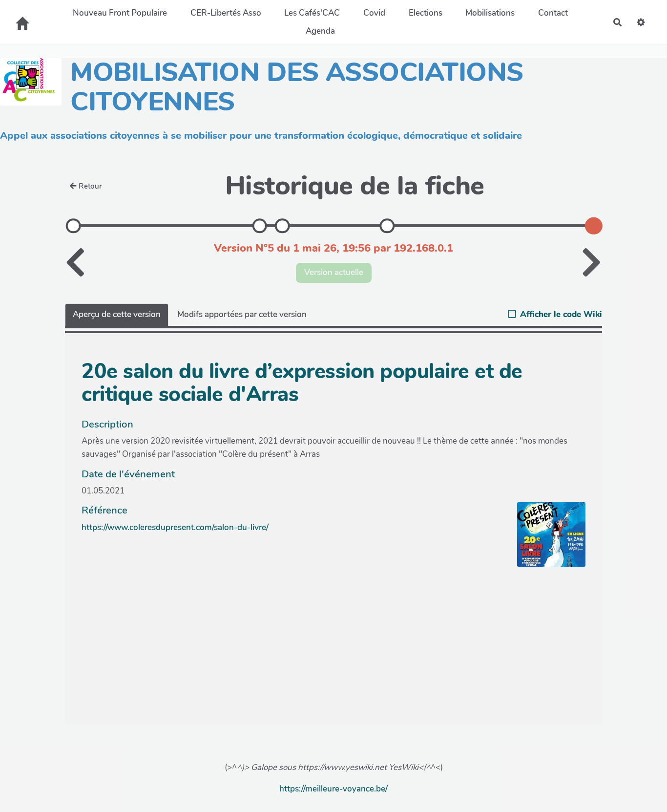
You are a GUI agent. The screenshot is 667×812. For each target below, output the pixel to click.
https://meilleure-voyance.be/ (333, 788)
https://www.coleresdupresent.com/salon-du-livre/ (175, 527)
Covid (374, 13)
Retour (90, 186)
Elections (425, 13)
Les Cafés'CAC (312, 13)
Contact (553, 13)
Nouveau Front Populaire (120, 13)
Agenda (320, 31)
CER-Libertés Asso (225, 13)
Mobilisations (490, 13)
